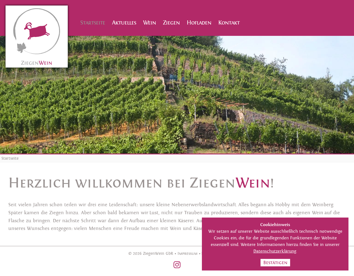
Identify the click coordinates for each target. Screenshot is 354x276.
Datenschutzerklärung (274, 251)
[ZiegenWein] (37, 37)
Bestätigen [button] (275, 263)
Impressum (187, 253)
